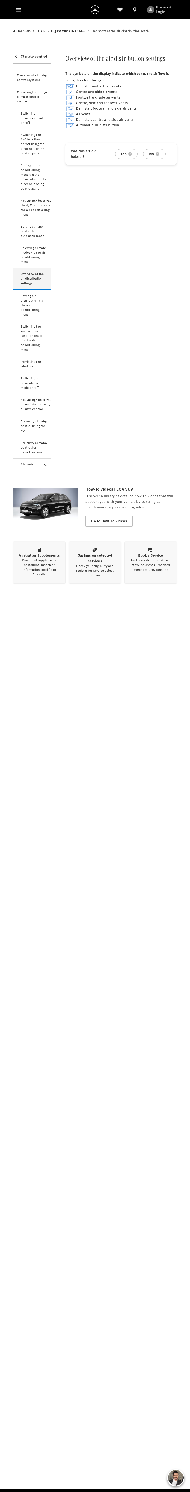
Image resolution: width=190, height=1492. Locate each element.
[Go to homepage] (95, 9)
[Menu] (18, 10)
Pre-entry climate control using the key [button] (33, 426)
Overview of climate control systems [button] (31, 77)
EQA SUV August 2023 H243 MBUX (61, 31)
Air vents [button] (27, 464)
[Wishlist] (120, 9)
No (151, 153)
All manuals (22, 31)
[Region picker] (135, 9)
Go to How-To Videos (109, 521)
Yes (123, 153)
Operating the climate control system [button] (28, 97)
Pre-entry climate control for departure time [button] (33, 447)
